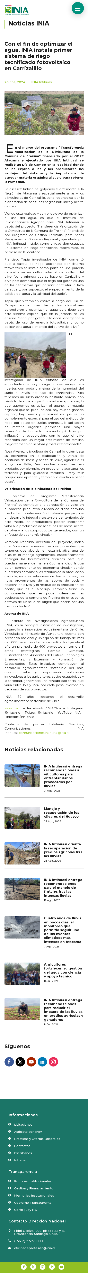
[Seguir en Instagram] (53, 1062)
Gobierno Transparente (33, 1203)
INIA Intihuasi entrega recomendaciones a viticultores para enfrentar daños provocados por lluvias (63, 776)
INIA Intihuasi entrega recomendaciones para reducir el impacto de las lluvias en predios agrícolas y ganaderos (63, 1010)
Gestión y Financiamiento (33, 1188)
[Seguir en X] (20, 1062)
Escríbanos (23, 1153)
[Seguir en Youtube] (31, 1062)
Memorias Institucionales (34, 1195)
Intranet (20, 1160)
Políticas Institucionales (33, 1181)
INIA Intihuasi (41, 82)
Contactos (22, 1146)
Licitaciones (23, 1124)
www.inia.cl (13, 708)
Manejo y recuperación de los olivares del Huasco (61, 812)
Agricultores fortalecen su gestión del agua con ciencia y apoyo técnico (63, 970)
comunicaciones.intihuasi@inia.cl (44, 733)
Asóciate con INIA (28, 1132)
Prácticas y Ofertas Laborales (37, 1139)
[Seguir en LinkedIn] (42, 1062)
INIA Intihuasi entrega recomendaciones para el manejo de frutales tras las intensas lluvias (63, 888)
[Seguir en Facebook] (9, 1062)
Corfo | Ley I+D (25, 1210)
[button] (78, 8)
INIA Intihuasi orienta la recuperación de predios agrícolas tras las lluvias (63, 850)
